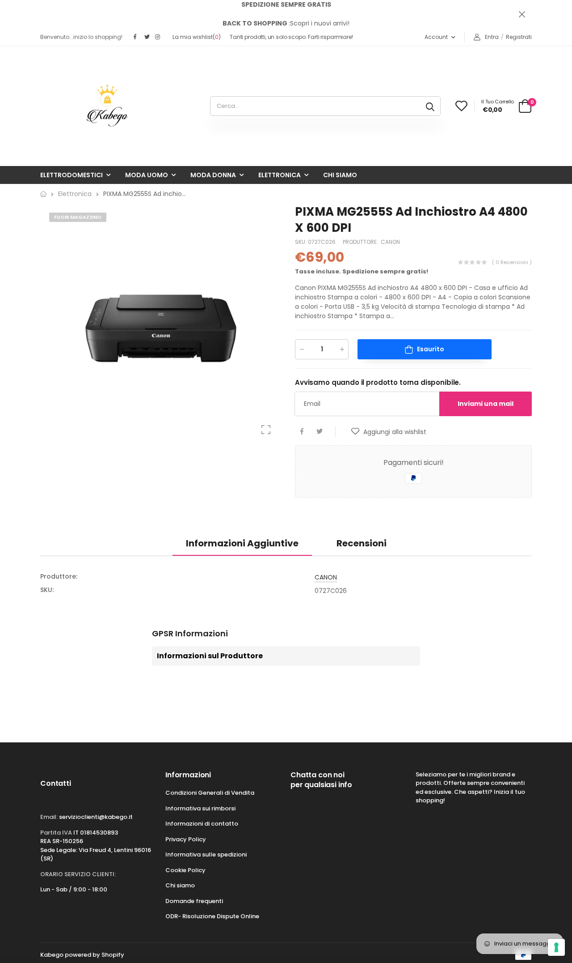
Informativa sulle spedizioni (206, 854)
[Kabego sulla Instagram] (158, 37)
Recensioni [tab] (361, 543)
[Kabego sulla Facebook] (137, 37)
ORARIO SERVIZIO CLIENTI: (78, 874)
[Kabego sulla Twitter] (147, 37)
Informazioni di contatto (201, 823)
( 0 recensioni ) (512, 262)
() (196, 37)
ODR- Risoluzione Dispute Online (212, 916)
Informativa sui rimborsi (200, 808)
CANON (390, 242)
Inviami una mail (485, 403)
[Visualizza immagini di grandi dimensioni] (266, 430)
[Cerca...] (430, 106)
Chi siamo (340, 174)
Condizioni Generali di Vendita (209, 792)
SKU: (301, 242)
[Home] (43, 194)
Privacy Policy (185, 839)
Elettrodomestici (71, 174)
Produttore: (361, 242)
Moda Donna (213, 174)
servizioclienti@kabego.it (96, 817)
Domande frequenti (194, 901)
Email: (49, 817)
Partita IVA (56, 832)
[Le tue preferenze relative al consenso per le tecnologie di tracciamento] (556, 947)
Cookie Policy (185, 870)
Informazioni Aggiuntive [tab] (242, 543)
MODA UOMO (146, 174)
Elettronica (279, 174)
